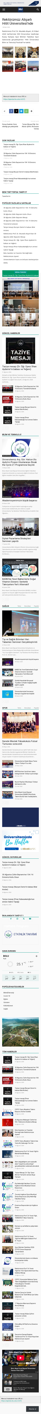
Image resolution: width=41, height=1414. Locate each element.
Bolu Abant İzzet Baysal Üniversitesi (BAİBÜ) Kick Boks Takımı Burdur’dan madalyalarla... (26, 794)
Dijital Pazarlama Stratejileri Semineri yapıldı (16, 539)
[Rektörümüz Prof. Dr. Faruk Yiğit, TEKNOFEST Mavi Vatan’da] (7, 1218)
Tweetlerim (6, 196)
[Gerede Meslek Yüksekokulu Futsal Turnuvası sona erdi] (20, 725)
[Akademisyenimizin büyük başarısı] (20, 489)
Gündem (7, 284)
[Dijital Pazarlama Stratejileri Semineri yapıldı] (20, 527)
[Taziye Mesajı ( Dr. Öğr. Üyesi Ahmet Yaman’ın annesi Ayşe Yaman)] (7, 1175)
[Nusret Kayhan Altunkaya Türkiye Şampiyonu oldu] (7, 784)
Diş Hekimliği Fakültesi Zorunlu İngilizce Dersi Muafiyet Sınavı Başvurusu (25, 1186)
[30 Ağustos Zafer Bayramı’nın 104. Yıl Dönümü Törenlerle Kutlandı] (7, 389)
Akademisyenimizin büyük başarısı (19, 500)
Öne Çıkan (27, 606)
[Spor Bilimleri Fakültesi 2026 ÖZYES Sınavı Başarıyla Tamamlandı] (7, 1250)
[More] (31, 111)
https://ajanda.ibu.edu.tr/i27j (14, 99)
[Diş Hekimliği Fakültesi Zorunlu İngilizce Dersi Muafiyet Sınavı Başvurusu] (7, 1186)
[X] (16, 111)
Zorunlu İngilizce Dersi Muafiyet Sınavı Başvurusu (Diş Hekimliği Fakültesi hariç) (26, 1197)
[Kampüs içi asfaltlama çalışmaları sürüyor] (7, 1229)
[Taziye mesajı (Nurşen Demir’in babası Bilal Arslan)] (7, 410)
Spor (4, 708)
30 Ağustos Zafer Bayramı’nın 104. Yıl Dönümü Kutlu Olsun (19, 164)
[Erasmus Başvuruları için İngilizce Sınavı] (7, 1208)
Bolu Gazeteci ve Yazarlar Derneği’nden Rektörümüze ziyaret (24, 1132)
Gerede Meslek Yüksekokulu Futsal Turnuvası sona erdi (19, 742)
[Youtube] (30, 919)
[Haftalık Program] (20, 934)
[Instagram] (17, 919)
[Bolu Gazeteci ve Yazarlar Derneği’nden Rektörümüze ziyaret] (7, 1133)
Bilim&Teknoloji (7, 456)
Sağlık (5, 606)
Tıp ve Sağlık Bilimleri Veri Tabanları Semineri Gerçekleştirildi (19, 640)
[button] (3, 10)
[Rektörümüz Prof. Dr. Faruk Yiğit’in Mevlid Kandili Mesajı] (7, 1154)
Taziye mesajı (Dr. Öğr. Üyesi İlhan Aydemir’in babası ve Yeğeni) (18, 146)
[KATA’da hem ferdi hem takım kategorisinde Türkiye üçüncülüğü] (7, 774)
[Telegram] (21, 111)
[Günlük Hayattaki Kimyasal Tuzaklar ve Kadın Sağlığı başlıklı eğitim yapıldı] (7, 683)
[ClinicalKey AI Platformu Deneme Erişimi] (7, 1327)
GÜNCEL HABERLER (11, 333)
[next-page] (7, 428)
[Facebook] (11, 111)
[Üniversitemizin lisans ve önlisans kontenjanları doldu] (7, 1261)
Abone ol (32, 1409)
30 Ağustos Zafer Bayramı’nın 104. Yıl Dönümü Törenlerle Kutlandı (19, 155)
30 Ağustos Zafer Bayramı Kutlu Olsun (17, 214)
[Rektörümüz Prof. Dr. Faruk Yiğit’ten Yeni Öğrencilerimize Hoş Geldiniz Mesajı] (7, 1271)
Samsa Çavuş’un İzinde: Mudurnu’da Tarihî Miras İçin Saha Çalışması (26, 1295)
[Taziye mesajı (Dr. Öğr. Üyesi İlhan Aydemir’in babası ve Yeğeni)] (20, 351)
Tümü (19, 606)
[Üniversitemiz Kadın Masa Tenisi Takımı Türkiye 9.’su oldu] (7, 764)
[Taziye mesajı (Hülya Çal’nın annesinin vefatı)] (7, 1316)
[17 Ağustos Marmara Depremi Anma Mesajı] (7, 1306)
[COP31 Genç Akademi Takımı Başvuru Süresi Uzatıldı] (7, 1112)
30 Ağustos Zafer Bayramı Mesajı (15, 217)
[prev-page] (3, 428)
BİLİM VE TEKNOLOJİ (11, 434)
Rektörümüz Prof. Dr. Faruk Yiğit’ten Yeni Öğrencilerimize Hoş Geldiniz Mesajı (26, 1271)
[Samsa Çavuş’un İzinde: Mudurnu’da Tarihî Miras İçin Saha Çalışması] (7, 1295)
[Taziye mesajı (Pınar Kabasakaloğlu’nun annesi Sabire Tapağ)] (7, 420)
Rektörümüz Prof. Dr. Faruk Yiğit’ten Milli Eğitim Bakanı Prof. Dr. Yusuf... (26, 1239)
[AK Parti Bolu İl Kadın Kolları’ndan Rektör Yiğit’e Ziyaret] (30, 320)
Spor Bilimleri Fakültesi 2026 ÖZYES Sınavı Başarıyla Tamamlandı (24, 1249)
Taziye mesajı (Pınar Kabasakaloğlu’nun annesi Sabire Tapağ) (19, 180)
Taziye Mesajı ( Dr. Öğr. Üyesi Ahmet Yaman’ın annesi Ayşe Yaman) (25, 1175)
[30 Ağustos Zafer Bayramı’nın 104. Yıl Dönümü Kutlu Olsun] (7, 399)
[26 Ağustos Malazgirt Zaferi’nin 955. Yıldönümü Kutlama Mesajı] (7, 1122)
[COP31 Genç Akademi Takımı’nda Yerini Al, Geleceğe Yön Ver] (7, 1144)
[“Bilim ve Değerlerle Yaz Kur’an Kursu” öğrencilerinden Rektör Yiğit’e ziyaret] (20, 289)
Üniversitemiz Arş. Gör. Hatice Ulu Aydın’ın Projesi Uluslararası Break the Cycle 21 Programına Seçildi (19, 462)
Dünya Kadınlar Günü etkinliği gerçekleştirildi (10, 125)
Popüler (36, 606)
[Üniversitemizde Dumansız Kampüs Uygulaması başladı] (7, 694)
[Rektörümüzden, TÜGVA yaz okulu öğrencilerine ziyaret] (20, 308)
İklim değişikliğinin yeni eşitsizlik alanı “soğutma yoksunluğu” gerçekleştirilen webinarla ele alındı (27, 1164)
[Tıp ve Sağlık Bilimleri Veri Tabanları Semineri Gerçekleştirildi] (20, 623)
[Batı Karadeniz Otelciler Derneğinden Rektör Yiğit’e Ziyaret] (11, 320)
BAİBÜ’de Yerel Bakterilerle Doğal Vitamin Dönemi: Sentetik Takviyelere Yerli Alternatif (19, 582)
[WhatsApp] (26, 111)
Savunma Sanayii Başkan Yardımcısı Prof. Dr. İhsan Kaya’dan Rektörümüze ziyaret (27, 1337)
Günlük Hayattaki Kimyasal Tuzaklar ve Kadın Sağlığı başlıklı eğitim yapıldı (26, 683)
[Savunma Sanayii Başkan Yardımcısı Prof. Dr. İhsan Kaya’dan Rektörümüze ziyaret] (7, 1337)
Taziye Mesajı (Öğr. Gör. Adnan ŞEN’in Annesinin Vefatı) (30, 126)
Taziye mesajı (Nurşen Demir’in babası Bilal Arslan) (20, 172)
